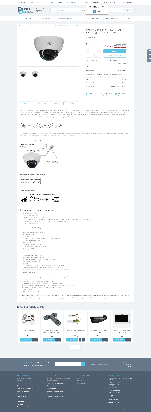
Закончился (26, 339)
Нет (95, 297)
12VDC (65, 297)
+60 (83, 298)
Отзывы (66, 2)
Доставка (45, 2)
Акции (52, 2)
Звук (92, 297)
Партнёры (20, 404)
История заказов (81, 380)
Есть (127, 295)
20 (117, 295)
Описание (26, 103)
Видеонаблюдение (45, 18)
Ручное (41, 298)
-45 (104, 298)
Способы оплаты (41, 103)
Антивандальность (83, 297)
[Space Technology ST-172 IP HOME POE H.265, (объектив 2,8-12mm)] (23, 74)
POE (54, 297)
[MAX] (113, 395)
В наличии (68, 295)
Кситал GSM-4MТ (29, 330)
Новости (59, 2)
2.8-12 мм (50, 297)
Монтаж (31, 2)
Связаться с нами (22, 393)
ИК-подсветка (122, 295)
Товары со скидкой (22, 407)
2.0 (98, 295)
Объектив (44, 297)
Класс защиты (71, 297)
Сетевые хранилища (53, 388)
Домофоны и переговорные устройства (58, 378)
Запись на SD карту (101, 297)
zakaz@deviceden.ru (128, 2)
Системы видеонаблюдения (55, 391)
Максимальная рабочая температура (71, 298)
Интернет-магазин (24, 26)
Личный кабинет (81, 378)
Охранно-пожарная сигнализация (89, 18)
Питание (60, 297)
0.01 (41, 297)
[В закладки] (33, 340)
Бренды (129, 18)
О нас (18, 383)
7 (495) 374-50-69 (114, 382)
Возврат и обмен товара (24, 378)
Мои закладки (81, 383)
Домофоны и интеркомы (112, 18)
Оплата (38, 2)
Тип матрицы (112, 297)
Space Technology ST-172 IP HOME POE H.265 (42, 295)
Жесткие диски (51, 393)
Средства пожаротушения (54, 399)
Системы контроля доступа (65, 18)
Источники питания (52, 380)
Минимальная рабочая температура (93, 298)
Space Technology (26, 295)
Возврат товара (21, 396)
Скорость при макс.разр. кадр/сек (107, 295)
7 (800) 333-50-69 (109, 2)
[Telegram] (110, 396)
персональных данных (103, 364)
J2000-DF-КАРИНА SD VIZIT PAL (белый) (122, 331)
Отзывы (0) (71, 103)
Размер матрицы (76, 295)
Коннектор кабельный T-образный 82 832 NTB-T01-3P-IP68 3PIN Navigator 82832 (52, 331)
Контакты (74, 2)
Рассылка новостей (82, 386)
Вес (56, 298)
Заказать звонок (113, 387)
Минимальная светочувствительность (29, 297)
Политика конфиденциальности (26, 388)
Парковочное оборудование (55, 383)
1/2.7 (82, 295)
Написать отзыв (121, 63)
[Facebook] (125, 365)
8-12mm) (63, 295)
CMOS (118, 297)
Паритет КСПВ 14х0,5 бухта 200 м (75, 331)
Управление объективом (32, 298)
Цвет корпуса (47, 298)
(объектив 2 (57, 295)
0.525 (60, 298)
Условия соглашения (23, 391)
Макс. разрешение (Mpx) (90, 295)
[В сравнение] (36, 340)
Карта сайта (20, 399)
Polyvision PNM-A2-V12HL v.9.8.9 (98, 331)
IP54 (76, 297)
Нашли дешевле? (114, 60)
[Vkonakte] (129, 365)
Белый (52, 298)
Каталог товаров (27, 18)
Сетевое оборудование (53, 386)
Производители (21, 401)
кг (57, 298)
